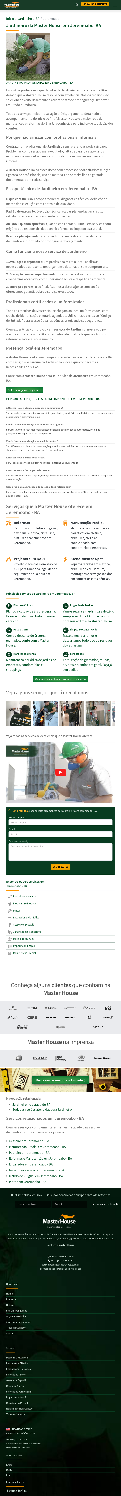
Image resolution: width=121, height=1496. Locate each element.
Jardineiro (25, 19)
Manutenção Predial (24, 953)
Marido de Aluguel (15, 1385)
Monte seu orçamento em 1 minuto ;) (60, 1080)
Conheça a (60, 1244)
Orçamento (95, 4)
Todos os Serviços (15, 1414)
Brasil (9, 1464)
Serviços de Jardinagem (19, 1391)
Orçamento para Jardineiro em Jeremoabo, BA (60, 679)
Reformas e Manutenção (19, 1408)
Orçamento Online (16, 1316)
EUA (8, 1475)
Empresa (11, 1299)
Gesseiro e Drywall (23, 924)
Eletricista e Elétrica (24, 903)
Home (9, 1293)
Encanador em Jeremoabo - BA (31, 1164)
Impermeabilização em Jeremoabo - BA (36, 1170)
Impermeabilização (24, 946)
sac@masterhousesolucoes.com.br (60, 1264)
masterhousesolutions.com (20, 1433)
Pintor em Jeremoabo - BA (27, 1182)
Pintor (16, 910)
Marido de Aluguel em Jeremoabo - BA (36, 1176)
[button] (60, 772)
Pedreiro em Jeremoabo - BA (29, 1153)
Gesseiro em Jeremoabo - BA (29, 1141)
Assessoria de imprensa (18, 1321)
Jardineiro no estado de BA (31, 1104)
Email (12, 829)
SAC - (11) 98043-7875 (62, 1256)
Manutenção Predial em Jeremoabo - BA (37, 1147)
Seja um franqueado (16, 1310)
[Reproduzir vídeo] (60, 772)
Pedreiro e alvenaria (24, 896)
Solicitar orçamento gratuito (24, 390)
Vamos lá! (59, 866)
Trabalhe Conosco (16, 1327)
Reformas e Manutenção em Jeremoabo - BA (40, 1158)
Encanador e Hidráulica (26, 917)
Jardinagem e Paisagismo (27, 931)
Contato (10, 1333)
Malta (9, 1470)
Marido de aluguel (23, 939)
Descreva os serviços (19, 841)
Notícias (10, 1304)
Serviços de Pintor (16, 1374)
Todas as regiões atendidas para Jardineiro (42, 1109)
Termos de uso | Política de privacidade (60, 1268)
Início (10, 19)
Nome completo (17, 817)
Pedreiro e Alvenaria (17, 1357)
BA (37, 19)
